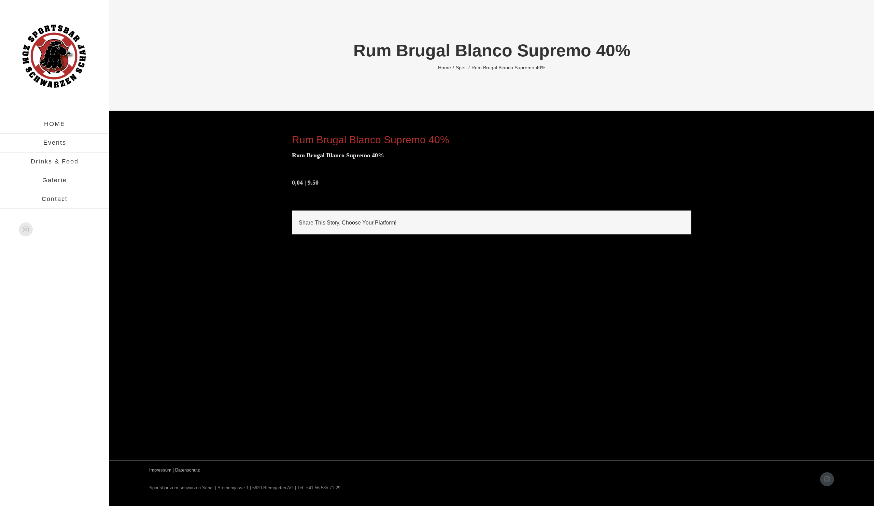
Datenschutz (187, 470)
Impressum (160, 470)
